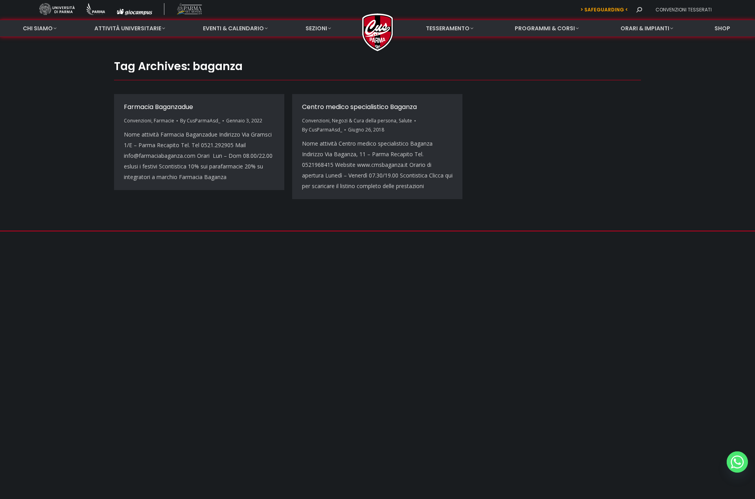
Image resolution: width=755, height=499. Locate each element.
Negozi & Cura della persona (364, 120)
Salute (405, 120)
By (200, 120)
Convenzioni (137, 120)
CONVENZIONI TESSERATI (684, 9)
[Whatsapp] (737, 462)
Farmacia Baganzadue (158, 106)
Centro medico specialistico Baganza (359, 106)
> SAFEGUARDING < (604, 9)
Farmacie (164, 120)
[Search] (639, 10)
